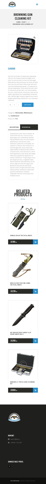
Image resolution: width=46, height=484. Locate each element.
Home (18, 22)
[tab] (14, 127)
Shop (24, 22)
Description (14, 127)
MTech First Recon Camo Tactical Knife (20, 284)
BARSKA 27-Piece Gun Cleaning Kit (22, 383)
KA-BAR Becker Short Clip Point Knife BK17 (20, 333)
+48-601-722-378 (15, 443)
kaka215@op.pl (15, 439)
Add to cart (27, 105)
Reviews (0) (26, 127)
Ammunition (19, 113)
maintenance (15, 116)
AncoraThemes (14, 481)
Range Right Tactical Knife (21, 235)
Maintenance (28, 113)
